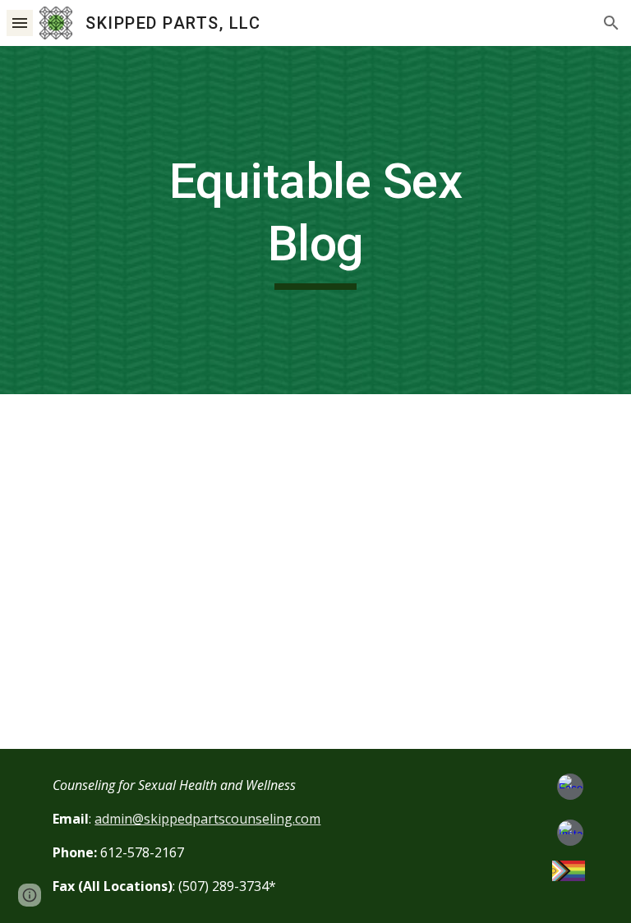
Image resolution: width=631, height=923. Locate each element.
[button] (19, 22)
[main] (315, 220)
